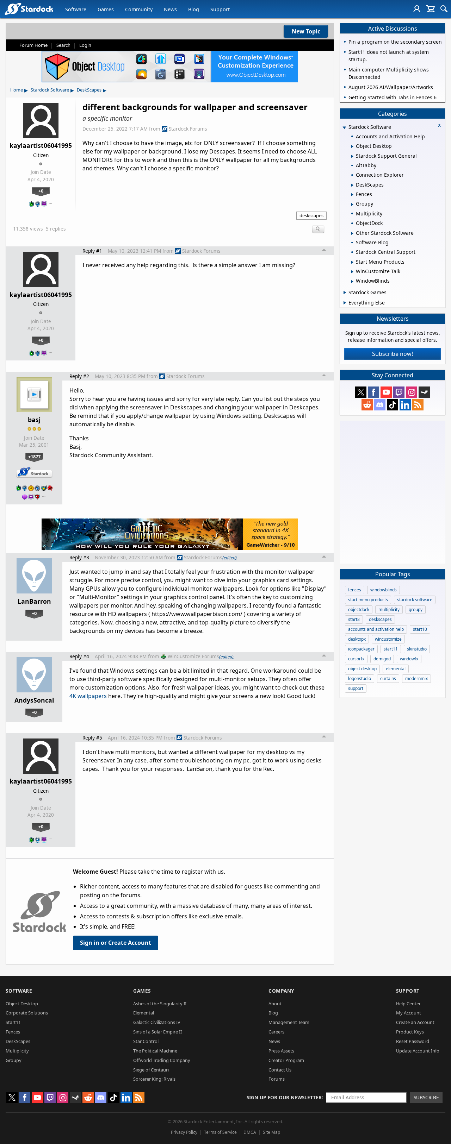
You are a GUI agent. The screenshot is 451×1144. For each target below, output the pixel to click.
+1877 (34, 456)
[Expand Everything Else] (345, 302)
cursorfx (356, 659)
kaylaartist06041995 (41, 145)
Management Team (288, 1022)
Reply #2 (79, 376)
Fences (13, 1032)
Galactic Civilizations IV (156, 1022)
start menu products (368, 600)
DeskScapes (89, 90)
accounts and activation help (376, 629)
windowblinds (383, 590)
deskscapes (311, 215)
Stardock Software (50, 90)
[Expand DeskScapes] (352, 185)
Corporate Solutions (27, 1013)
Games (106, 9)
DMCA (249, 1132)
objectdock (358, 609)
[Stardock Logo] (29, 8)
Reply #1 (92, 250)
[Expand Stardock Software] (344, 127)
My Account (408, 1013)
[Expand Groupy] (352, 204)
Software (75, 9)
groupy (415, 609)
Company (281, 990)
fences (354, 590)
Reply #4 (79, 656)
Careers (276, 1032)
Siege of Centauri (151, 1070)
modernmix (416, 678)
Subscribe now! (392, 354)
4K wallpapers (88, 696)
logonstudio (359, 678)
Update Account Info (417, 1051)
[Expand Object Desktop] (352, 146)
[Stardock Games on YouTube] (386, 392)
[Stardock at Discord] (379, 404)
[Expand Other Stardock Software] (352, 233)
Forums (276, 1079)
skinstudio (417, 649)
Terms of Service (220, 1132)
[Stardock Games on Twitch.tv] (399, 392)
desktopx (357, 639)
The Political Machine (155, 1051)
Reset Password (412, 1041)
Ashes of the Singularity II (159, 1003)
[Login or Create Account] (416, 8)
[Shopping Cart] (430, 8)
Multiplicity (17, 1051)
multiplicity (389, 609)
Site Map (271, 1132)
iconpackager (361, 649)
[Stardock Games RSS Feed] (418, 404)
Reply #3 (79, 557)
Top (324, 251)
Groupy (13, 1060)
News (170, 9)
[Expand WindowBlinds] (352, 281)
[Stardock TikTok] (392, 404)
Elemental (143, 1013)
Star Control (146, 1041)
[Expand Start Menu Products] (352, 262)
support (355, 688)
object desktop (362, 669)
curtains (388, 678)
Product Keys (410, 1032)
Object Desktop (22, 1003)
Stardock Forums (188, 128)
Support (220, 9)
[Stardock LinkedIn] (405, 404)
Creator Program (286, 1060)
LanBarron (34, 601)
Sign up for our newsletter (284, 1097)
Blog (193, 9)
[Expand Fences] (352, 194)
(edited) (229, 557)
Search (63, 45)
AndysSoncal (34, 700)
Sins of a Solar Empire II (157, 1032)
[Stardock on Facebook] (373, 392)
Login (85, 45)
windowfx (409, 659)
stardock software (414, 600)
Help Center (408, 1003)
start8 (354, 619)
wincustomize (388, 639)
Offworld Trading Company (161, 1060)
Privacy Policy (184, 1132)
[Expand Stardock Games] (345, 292)
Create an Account (415, 1022)
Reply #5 (92, 737)
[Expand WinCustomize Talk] (352, 272)
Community (139, 9)
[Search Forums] (443, 8)
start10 (420, 629)
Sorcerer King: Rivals (154, 1079)
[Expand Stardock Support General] (352, 156)
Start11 (13, 1022)
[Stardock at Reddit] (367, 404)
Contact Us (279, 1070)
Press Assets (281, 1051)
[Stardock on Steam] (424, 392)
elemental (396, 669)
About (275, 1003)
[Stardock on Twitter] (360, 392)
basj (34, 419)
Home (16, 90)
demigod (382, 659)
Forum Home (33, 45)
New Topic (306, 31)
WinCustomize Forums (193, 656)
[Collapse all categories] (439, 125)
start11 (391, 649)
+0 (40, 191)
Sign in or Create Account (115, 943)
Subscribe (426, 1097)
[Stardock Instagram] (411, 392)
